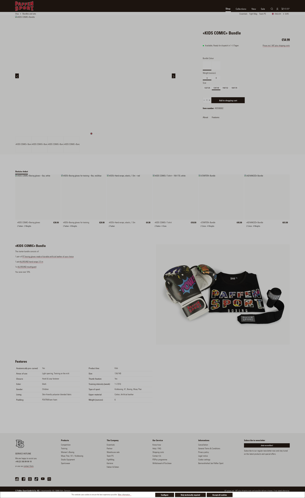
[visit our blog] (49, 479)
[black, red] (250, 224)
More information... (124, 495)
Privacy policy (203, 452)
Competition (66, 445)
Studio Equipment (68, 460)
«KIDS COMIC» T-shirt (163, 223)
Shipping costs (158, 452)
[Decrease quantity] (204, 100)
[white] (21, 224)
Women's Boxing (67, 452)
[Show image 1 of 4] (91, 133)
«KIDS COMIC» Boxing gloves (28, 223)
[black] (31, 224)
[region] (95, 84)
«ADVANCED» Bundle (254, 223)
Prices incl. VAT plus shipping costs (276, 46)
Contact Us (156, 456)
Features (215, 117)
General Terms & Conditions (209, 449)
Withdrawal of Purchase (161, 463)
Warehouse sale (113, 452)
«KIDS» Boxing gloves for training (76, 223)
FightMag (110, 460)
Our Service (157, 441)
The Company (113, 441)
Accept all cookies (219, 495)
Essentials (111, 445)
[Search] (271, 9)
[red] (113, 224)
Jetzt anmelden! (267, 446)
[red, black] (260, 224)
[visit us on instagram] (17, 479)
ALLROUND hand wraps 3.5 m (31, 262)
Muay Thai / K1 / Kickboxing (72, 456)
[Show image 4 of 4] (99, 133)
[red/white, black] (205, 224)
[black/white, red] (214, 224)
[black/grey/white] (76, 224)
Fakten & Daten (113, 467)
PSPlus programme (159, 460)
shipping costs (247, 491)
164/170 (234, 88)
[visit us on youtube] (43, 479)
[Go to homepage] (24, 6)
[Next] (173, 75)
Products (65, 441)
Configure (164, 495)
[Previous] (17, 75)
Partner (109, 449)
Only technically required (190, 495)
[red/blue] (67, 224)
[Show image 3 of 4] (96, 133)
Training (64, 449)
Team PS (110, 456)
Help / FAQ (156, 449)
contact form (28, 466)
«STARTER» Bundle (208, 223)
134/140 (216, 88)
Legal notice (203, 456)
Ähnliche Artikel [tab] (21, 172)
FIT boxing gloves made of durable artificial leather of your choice (48, 257)
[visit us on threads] (30, 479)
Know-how (156, 445)
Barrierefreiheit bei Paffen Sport (210, 463)
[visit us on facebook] (23, 479)
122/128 (207, 88)
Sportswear (65, 463)
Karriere (110, 463)
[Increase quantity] (209, 100)
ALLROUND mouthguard (27, 267)
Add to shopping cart (228, 101)
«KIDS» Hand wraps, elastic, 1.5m (122, 223)
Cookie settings (204, 460)
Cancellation (203, 445)
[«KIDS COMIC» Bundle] (95, 76)
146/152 (225, 88)
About (205, 117)
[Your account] (276, 9)
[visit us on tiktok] (36, 479)
